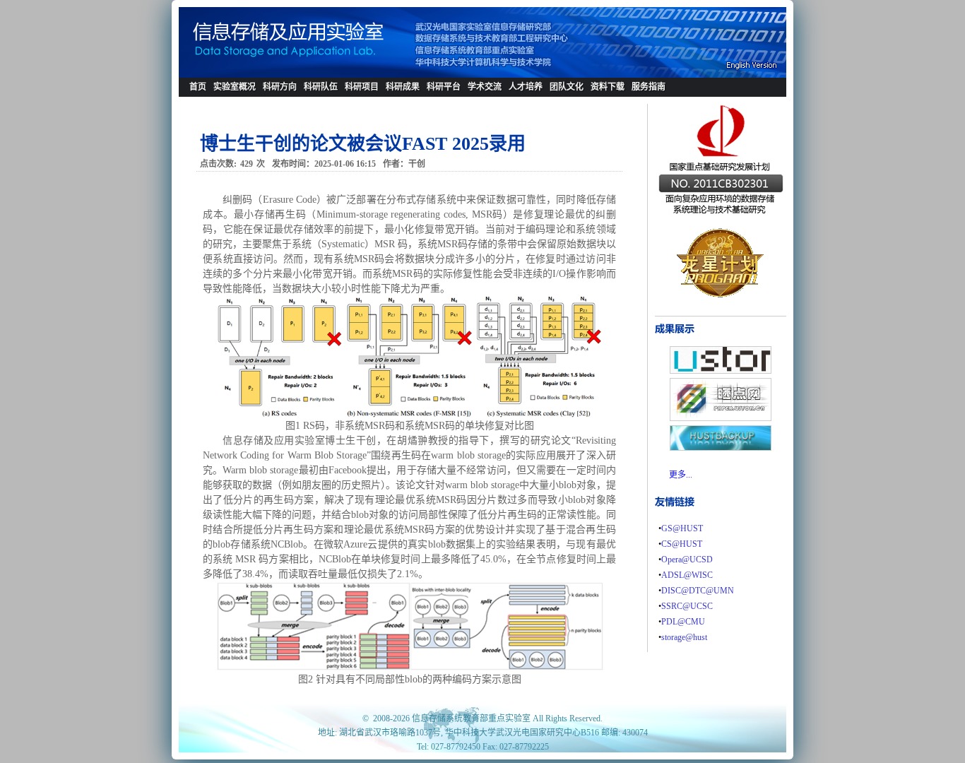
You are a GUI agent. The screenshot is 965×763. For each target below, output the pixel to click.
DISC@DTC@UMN (697, 591)
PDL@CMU (683, 622)
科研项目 (362, 87)
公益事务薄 (571, 106)
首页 (197, 87)
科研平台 (444, 87)
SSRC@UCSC (687, 606)
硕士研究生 (325, 106)
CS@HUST (681, 544)
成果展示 (403, 106)
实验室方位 (653, 106)
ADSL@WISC (687, 575)
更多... (680, 475)
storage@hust (684, 637)
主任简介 (230, 106)
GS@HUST (682, 528)
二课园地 (526, 106)
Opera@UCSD (687, 559)
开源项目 (607, 106)
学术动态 (485, 106)
